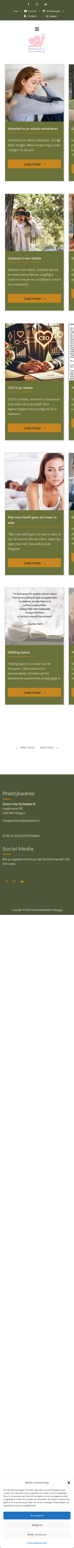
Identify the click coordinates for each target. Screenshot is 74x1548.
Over (15, 11)
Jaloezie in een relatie (24, 258)
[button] (69, 1482)
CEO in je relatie (20, 387)
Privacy (58, 910)
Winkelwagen (53, 11)
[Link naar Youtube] (46, 5)
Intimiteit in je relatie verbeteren (33, 128)
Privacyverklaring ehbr (37, 1543)
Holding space (19, 652)
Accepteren (37, 1515)
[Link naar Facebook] (28, 5)
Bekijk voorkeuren (37, 1534)
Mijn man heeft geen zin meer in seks (32, 520)
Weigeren (37, 1525)
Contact (32, 11)
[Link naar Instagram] (37, 5)
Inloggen (31, 16)
